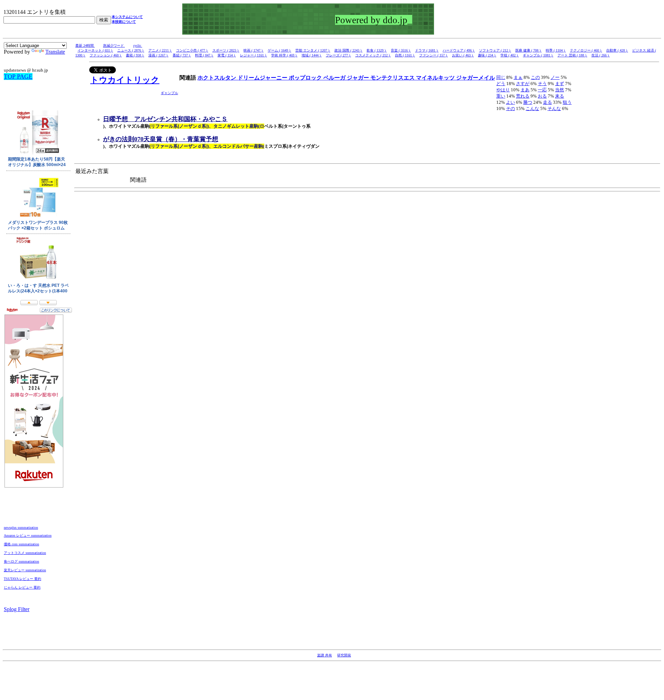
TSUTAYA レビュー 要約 (22, 579)
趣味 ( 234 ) (487, 55)
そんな (554, 108)
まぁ (518, 77)
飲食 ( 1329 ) (377, 50)
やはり (503, 89)
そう (542, 83)
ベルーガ (335, 78)
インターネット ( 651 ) (95, 50)
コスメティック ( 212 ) (373, 55)
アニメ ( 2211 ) (160, 50)
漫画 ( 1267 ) (158, 55)
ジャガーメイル (475, 78)
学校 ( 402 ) (509, 55)
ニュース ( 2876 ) (130, 50)
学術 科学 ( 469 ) (284, 55)
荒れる (522, 96)
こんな (532, 108)
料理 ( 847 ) (204, 55)
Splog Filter (16, 609)
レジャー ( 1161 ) (253, 55)
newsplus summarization (21, 527)
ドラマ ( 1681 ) (427, 50)
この (535, 77)
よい (510, 102)
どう (500, 83)
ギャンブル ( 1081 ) (538, 55)
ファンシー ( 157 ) (433, 55)
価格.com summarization (21, 544)
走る (547, 102)
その (510, 108)
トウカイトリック (124, 79)
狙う (567, 102)
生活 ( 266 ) (600, 55)
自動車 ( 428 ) (617, 50)
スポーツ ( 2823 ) (225, 50)
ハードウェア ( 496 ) (459, 50)
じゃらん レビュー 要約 (22, 587)
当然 (559, 89)
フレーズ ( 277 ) (338, 55)
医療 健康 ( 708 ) (528, 50)
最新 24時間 (85, 45)
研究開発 (344, 655)
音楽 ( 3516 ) (401, 50)
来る (559, 96)
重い (500, 96)
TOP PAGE (18, 76)
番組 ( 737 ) (182, 55)
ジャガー (358, 78)
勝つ (527, 102)
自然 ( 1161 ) (405, 55)
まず (559, 83)
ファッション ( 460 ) (106, 55)
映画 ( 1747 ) (253, 50)
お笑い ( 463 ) (463, 55)
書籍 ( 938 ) (135, 55)
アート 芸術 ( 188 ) (572, 55)
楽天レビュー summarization (25, 570)
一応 (542, 89)
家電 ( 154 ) (227, 55)
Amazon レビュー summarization (28, 535)
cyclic (137, 45)
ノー (555, 77)
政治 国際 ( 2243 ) (348, 50)
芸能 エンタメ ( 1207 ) (312, 50)
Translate (55, 52)
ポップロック (306, 78)
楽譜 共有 (324, 655)
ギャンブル (169, 93)
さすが (522, 83)
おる (542, 96)
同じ (500, 77)
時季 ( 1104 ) (556, 50)
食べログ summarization (21, 561)
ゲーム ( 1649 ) (279, 50)
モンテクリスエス (393, 78)
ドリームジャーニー (263, 78)
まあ (524, 89)
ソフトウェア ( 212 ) (495, 50)
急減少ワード (114, 45)
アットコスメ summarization (25, 553)
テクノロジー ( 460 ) (586, 50)
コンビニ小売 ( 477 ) (192, 50)
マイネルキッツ (436, 78)
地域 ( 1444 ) (312, 55)
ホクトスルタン (217, 78)
